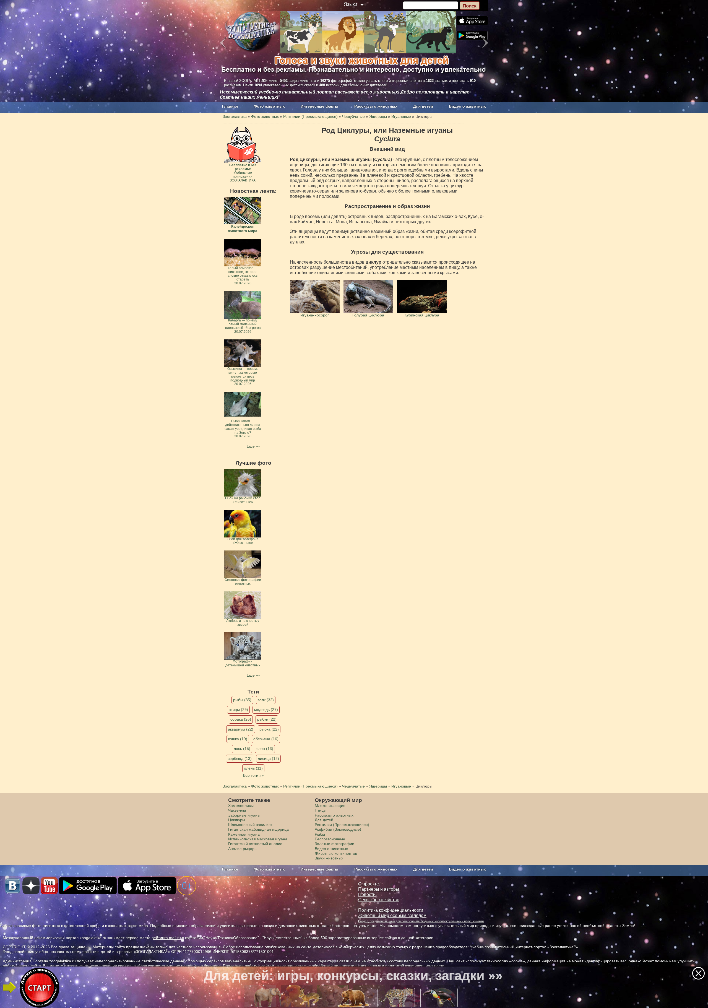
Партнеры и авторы (378, 889)
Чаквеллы (237, 810)
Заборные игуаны (244, 815)
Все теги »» (253, 775)
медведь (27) (266, 709)
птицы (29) (238, 709)
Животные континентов (336, 853)
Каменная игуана (244, 834)
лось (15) (242, 748)
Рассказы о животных (375, 106)
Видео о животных (467, 106)
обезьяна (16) (265, 739)
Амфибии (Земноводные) (338, 829)
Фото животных (269, 106)
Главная (230, 106)
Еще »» (253, 446)
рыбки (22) (267, 719)
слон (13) (264, 748)
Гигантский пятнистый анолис (255, 843)
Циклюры (236, 820)
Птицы (320, 810)
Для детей (423, 106)
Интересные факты (319, 106)
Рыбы (320, 834)
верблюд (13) (240, 758)
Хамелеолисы (241, 805)
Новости (367, 894)
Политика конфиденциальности (390, 910)
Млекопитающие (330, 805)
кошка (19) (237, 739)
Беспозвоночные (330, 839)
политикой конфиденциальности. (415, 965)
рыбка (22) (269, 729)
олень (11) (253, 768)
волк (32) (265, 700)
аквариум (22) (240, 729)
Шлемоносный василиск (250, 824)
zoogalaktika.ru (62, 961)
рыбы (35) (242, 700)
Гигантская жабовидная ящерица (258, 829)
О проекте (368, 884)
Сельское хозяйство (378, 899)
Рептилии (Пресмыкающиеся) (342, 824)
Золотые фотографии (334, 843)
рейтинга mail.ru (166, 938)
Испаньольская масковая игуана (257, 839)
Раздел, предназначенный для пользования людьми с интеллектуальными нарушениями (421, 921)
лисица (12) (268, 758)
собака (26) (240, 719)
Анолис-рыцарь (242, 848)
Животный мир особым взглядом (392, 915)
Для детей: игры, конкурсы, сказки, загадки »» (353, 975)
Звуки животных (329, 858)
